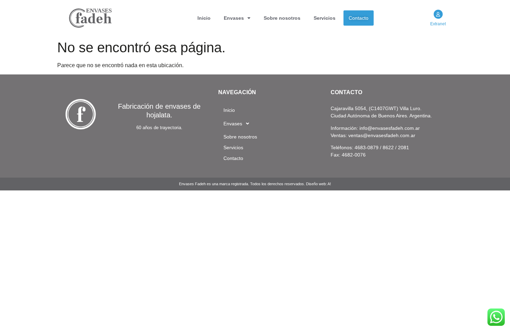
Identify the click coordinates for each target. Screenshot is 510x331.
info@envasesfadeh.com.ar (389, 128)
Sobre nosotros (282, 18)
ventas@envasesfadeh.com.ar (381, 135)
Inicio (204, 18)
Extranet (438, 23)
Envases (234, 18)
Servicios (324, 18)
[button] (237, 18)
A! (329, 184)
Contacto (358, 18)
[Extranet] (438, 14)
